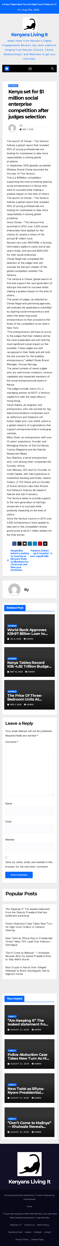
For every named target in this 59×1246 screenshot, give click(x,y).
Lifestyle (38, 1232)
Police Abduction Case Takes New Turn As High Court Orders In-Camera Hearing (28, 927)
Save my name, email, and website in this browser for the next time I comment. (28, 864)
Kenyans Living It (29, 34)
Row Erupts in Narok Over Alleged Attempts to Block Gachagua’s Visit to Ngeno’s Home (27, 970)
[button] (52, 68)
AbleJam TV (16, 1225)
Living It (12, 1016)
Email (8, 821)
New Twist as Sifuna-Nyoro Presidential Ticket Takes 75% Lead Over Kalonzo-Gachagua (28, 941)
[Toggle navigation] (30, 68)
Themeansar (29, 1199)
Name (8, 803)
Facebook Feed (15, 1232)
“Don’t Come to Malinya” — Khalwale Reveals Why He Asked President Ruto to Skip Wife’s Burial (28, 956)
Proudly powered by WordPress (19, 1195)
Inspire (28, 1232)
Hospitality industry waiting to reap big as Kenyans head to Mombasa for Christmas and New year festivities (20, 560)
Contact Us (29, 1225)
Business (13, 86)
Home (29, 1206)
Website (9, 839)
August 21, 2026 (20, 1030)
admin (29, 639)
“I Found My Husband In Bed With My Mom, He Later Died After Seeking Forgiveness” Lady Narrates (30, 1215)
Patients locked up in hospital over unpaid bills (39, 553)
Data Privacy (43, 1225)
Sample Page (37, 1239)
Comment (11, 741)
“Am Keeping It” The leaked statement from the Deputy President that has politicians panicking (27, 912)
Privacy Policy (22, 1239)
